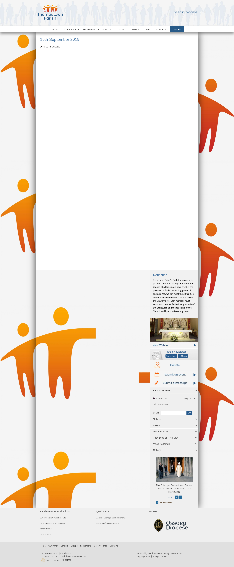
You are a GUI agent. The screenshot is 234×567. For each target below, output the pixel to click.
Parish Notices (46, 529)
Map (148, 29)
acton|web (178, 553)
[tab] (174, 390)
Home (55, 29)
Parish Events (45, 534)
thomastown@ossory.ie (76, 556)
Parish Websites (155, 553)
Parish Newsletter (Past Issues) (52, 523)
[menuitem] (55, 29)
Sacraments (90, 29)
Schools (121, 29)
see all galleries (165, 502)
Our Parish (70, 29)
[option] (174, 475)
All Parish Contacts (162, 404)
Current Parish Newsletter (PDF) (53, 518)
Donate (177, 29)
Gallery (97, 546)
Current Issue (171, 356)
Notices (136, 29)
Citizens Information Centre (107, 523)
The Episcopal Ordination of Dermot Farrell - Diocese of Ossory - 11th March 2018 (174, 488)
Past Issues (183, 356)
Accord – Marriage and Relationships (111, 518)
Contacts (161, 29)
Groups (107, 29)
